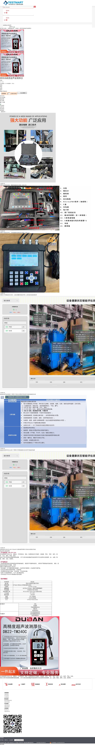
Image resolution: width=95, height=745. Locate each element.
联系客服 (6, 697)
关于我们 (2, 740)
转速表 (17, 28)
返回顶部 (2, 744)
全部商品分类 (6, 25)
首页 (10, 25)
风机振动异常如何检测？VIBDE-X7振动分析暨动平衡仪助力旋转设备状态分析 (18, 394)
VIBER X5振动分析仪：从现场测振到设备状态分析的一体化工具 (15, 232)
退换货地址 (7, 706)
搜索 (35, 6)
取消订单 (6, 709)
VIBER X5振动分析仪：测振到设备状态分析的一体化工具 (13, 185)
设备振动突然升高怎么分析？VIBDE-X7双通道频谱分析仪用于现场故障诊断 (17, 450)
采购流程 (6, 694)
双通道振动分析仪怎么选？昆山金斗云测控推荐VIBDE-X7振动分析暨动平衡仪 (18, 549)
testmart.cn (12, 742)
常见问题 (6, 695)
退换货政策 (7, 705)
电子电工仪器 (3, 28)
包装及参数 (7, 551)
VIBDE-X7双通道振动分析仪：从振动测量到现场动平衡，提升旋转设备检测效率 (18, 295)
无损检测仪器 (11, 28)
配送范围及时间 (8, 700)
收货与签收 (7, 702)
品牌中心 (11, 26)
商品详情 (2, 551)
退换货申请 (7, 711)
